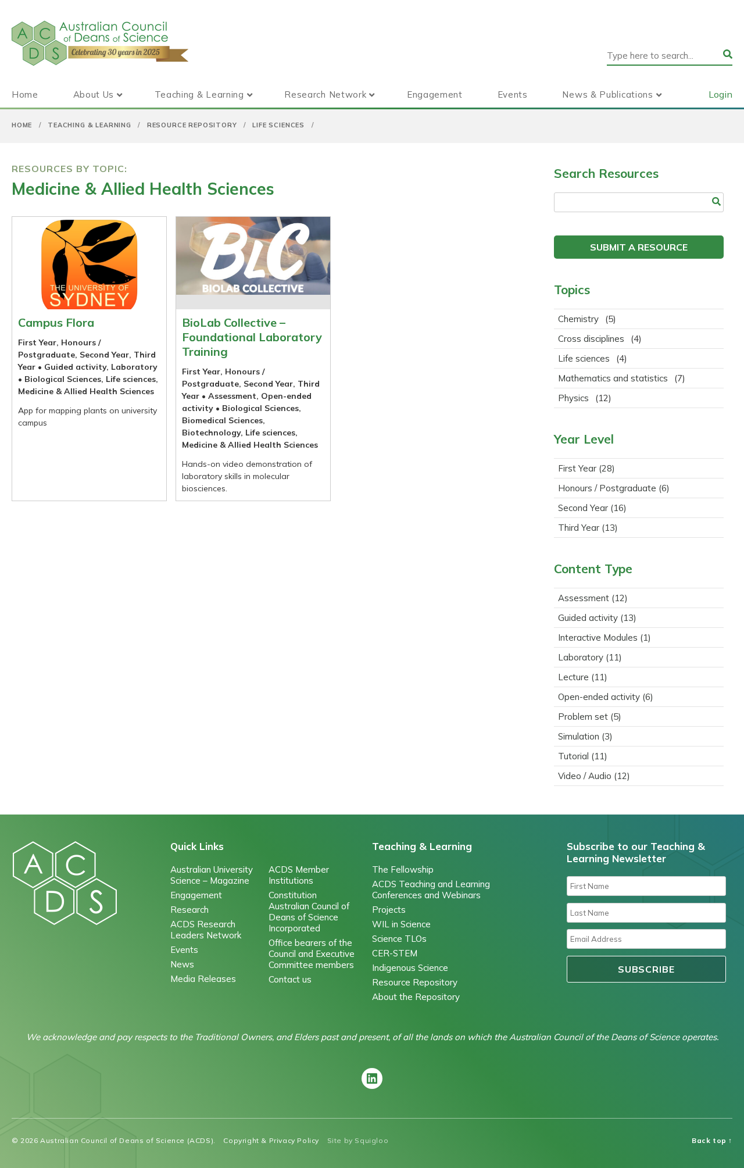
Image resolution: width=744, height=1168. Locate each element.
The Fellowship (403, 869)
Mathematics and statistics (613, 378)
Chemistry (578, 318)
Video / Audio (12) (594, 775)
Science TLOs (399, 938)
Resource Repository (192, 125)
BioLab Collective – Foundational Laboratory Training (252, 337)
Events (513, 94)
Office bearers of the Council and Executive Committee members (312, 953)
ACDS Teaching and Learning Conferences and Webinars (431, 889)
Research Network (325, 94)
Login (720, 94)
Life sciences (278, 125)
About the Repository (416, 996)
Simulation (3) (585, 736)
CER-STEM (394, 953)
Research (189, 909)
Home (25, 94)
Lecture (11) (582, 677)
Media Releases (203, 978)
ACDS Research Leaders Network (205, 930)
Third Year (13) (588, 527)
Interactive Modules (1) (604, 637)
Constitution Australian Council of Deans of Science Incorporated (309, 912)
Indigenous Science (410, 967)
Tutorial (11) (582, 756)
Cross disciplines (591, 338)
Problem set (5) (589, 716)
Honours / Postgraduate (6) (614, 488)
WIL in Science (401, 924)
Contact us (290, 979)
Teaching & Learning (199, 94)
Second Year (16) (592, 507)
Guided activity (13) (597, 617)
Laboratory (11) (590, 657)
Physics (573, 397)
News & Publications (607, 94)
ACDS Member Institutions (299, 875)
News (182, 964)
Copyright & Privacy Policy (271, 1140)
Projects (389, 909)
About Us (94, 94)
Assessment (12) (593, 597)
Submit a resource (639, 247)
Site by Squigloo (358, 1140)
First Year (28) (586, 468)
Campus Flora (56, 322)
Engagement (435, 94)
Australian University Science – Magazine (211, 875)
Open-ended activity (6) (605, 696)
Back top (712, 1140)
